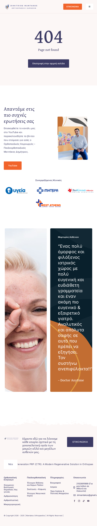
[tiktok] (84, 501)
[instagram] (79, 501)
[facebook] (75, 501)
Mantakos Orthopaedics (35, 516)
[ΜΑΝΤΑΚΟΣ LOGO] (21, 4)
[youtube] (88, 501)
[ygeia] (17, 185)
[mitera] (48, 185)
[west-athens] (48, 197)
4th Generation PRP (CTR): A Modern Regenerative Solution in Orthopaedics (44, 464)
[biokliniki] (80, 185)
